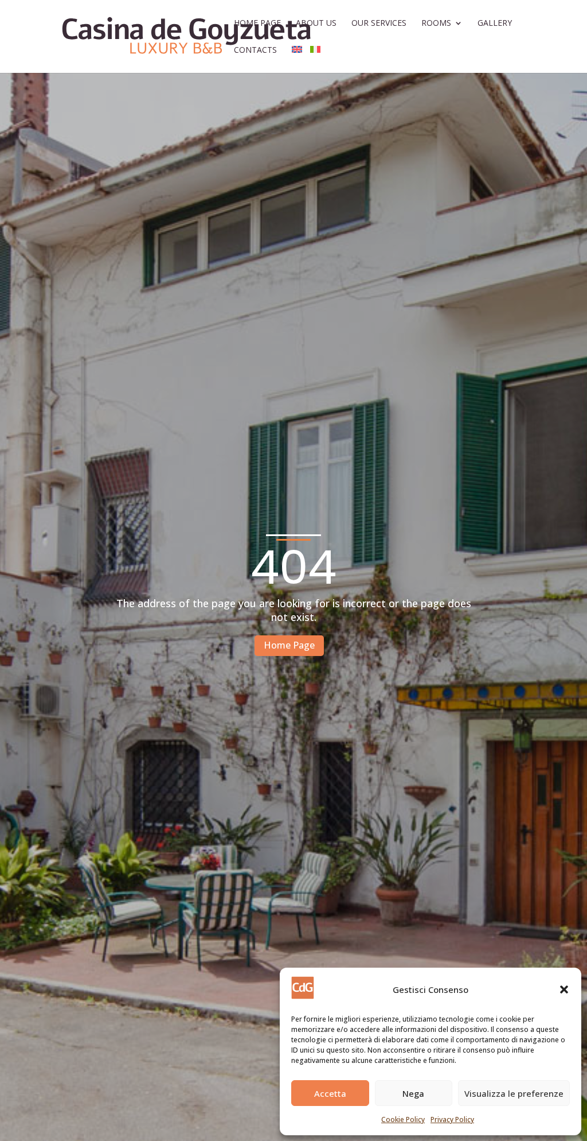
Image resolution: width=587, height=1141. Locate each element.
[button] (564, 989)
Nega (413, 1093)
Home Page (257, 23)
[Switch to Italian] (315, 59)
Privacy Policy (452, 1119)
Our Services (378, 23)
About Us (316, 23)
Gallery (495, 23)
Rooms (436, 23)
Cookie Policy (403, 1119)
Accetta (330, 1093)
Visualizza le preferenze (513, 1093)
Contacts (255, 50)
